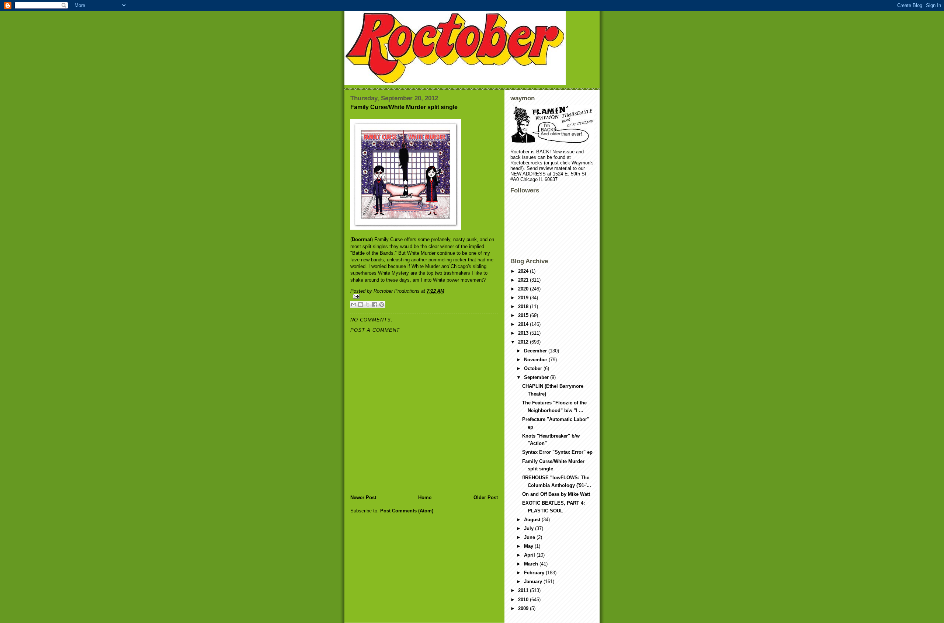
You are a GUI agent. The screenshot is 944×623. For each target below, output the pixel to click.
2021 (524, 280)
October (534, 368)
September (537, 377)
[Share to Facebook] (374, 304)
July (529, 528)
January (534, 581)
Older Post (485, 497)
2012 (524, 342)
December (536, 351)
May (529, 546)
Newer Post (363, 497)
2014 (524, 324)
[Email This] (353, 304)
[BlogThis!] (360, 304)
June (530, 537)
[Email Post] (424, 296)
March (531, 564)
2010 (524, 599)
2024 (524, 271)
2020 (524, 289)
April (530, 555)
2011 (524, 590)
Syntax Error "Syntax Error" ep (557, 452)
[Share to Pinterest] (381, 304)
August (533, 519)
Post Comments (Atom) (406, 511)
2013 (524, 333)
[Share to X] (367, 304)
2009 (524, 608)
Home (424, 497)
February (535, 572)
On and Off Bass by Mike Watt (556, 494)
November (536, 359)
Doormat (361, 239)
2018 (524, 306)
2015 (524, 315)
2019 (524, 297)
